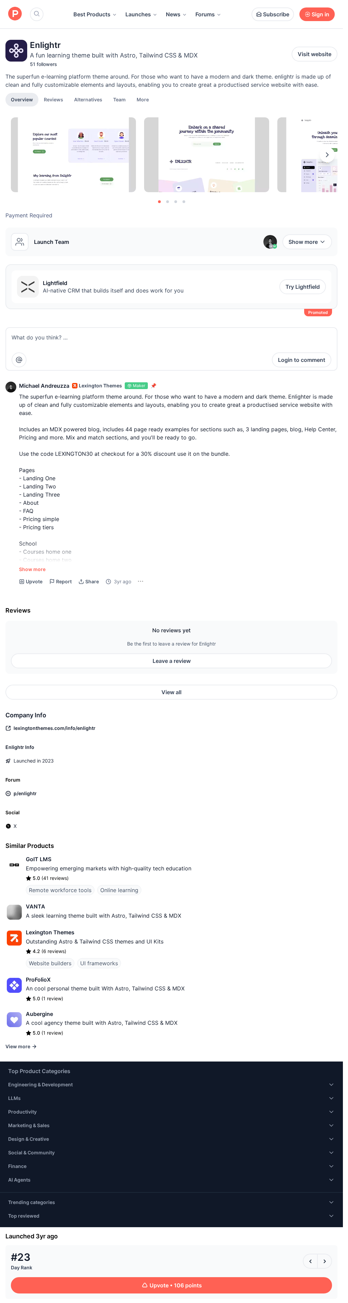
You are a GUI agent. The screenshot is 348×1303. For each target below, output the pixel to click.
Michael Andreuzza (44, 385)
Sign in (320, 14)
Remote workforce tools (60, 890)
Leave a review (172, 660)
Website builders (50, 963)
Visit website (314, 54)
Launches (138, 14)
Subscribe (276, 14)
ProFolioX (38, 979)
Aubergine (39, 1013)
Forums (205, 14)
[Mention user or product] (19, 359)
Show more (303, 241)
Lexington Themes (50, 932)
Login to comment (301, 359)
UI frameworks (99, 963)
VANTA (35, 906)
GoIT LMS (38, 859)
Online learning (119, 890)
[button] (142, 99)
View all (171, 692)
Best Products (91, 14)
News (173, 14)
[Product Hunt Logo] (15, 14)
